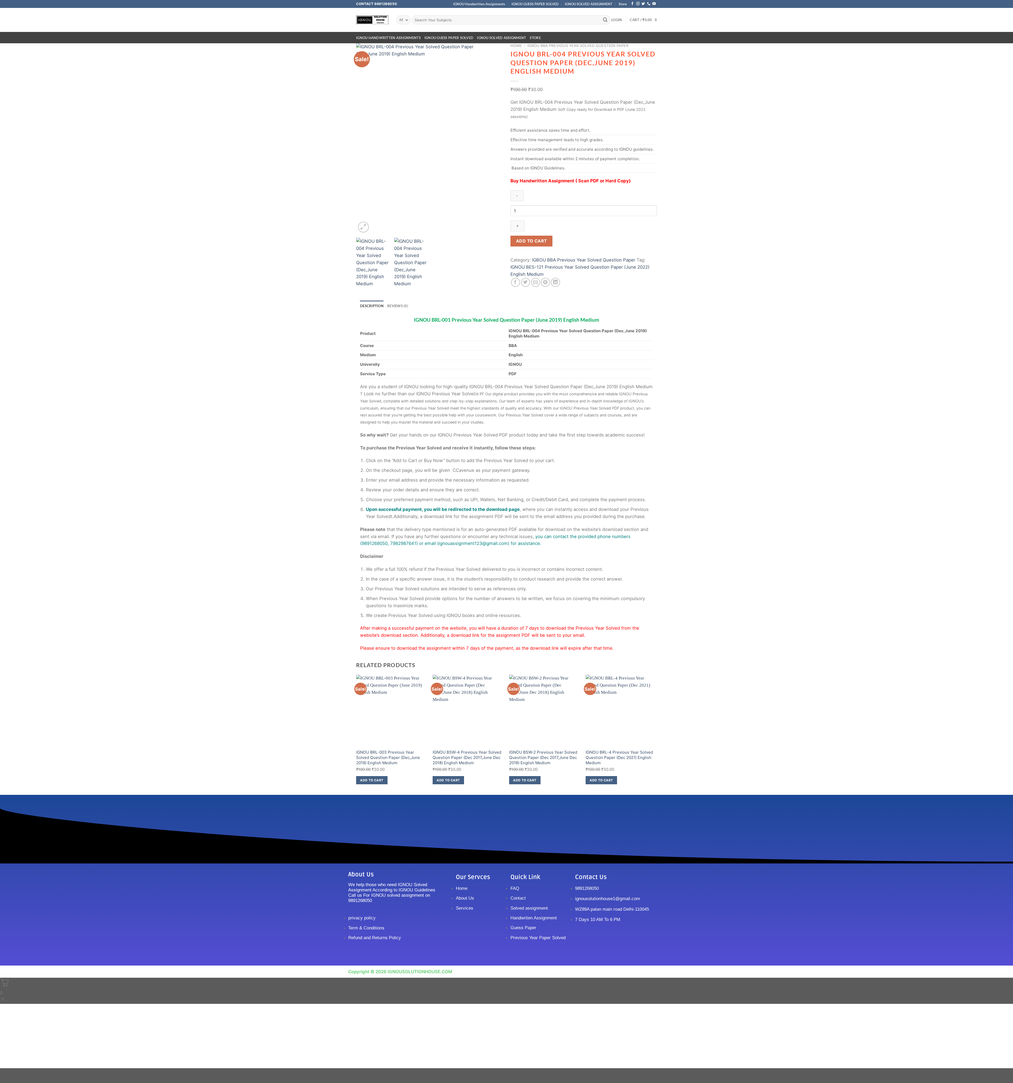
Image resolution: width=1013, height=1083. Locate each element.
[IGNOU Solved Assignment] (372, 20)
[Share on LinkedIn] (555, 282)
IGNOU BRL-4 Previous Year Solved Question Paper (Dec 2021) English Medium (619, 757)
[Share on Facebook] (515, 282)
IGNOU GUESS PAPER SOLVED (535, 4)
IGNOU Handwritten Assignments (479, 4)
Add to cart (531, 241)
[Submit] (605, 20)
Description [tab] (372, 306)
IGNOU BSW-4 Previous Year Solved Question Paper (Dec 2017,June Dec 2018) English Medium (467, 757)
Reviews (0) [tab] (397, 306)
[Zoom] (363, 227)
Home (516, 45)
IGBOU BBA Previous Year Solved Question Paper (577, 45)
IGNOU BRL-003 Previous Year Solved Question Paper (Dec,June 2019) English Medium (388, 757)
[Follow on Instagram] (638, 4)
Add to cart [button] (371, 780)
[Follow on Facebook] (632, 4)
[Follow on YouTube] (654, 4)
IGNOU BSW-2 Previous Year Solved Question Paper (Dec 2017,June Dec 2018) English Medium (543, 757)
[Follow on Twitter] (643, 4)
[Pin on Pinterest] (545, 282)
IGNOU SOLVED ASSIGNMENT (588, 4)
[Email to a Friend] (535, 282)
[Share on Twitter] (525, 282)
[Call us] (649, 4)
